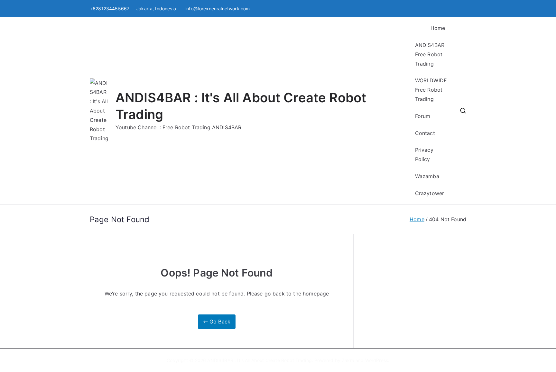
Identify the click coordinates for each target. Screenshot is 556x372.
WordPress (376, 360)
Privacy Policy (424, 154)
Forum (423, 116)
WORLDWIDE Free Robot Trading (431, 89)
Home (438, 28)
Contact (425, 133)
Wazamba (427, 176)
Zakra (348, 360)
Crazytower (429, 193)
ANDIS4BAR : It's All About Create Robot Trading (259, 360)
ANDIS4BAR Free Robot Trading (429, 54)
